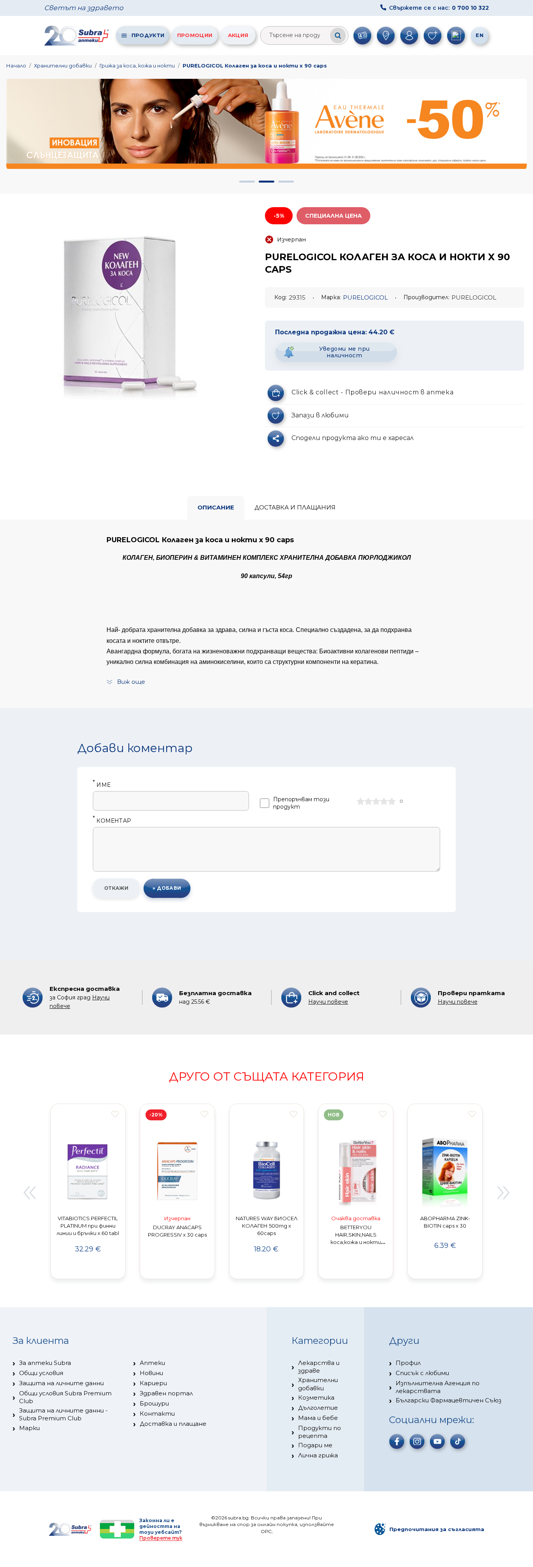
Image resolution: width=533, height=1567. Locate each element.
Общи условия (41, 1373)
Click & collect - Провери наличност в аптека (372, 392)
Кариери (153, 1383)
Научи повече (328, 1001)
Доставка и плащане (173, 1423)
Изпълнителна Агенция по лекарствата (438, 1387)
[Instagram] (417, 1441)
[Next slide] (503, 1192)
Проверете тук (160, 1538)
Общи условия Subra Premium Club (65, 1397)
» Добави (167, 888)
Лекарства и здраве (318, 1366)
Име (101, 785)
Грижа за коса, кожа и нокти (137, 65)
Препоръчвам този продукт (301, 803)
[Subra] (77, 35)
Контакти (157, 1413)
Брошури (154, 1403)
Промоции (194, 35)
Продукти (147, 35)
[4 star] (384, 801)
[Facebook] (397, 1441)
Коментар (112, 821)
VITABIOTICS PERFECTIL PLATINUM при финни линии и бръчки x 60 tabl (88, 1225)
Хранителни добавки (63, 65)
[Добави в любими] (115, 1114)
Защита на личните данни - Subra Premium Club (63, 1414)
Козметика (316, 1397)
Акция (238, 35)
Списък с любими (422, 1373)
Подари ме (315, 1445)
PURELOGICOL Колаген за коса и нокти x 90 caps (255, 65)
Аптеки (152, 1362)
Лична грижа (318, 1455)
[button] (247, 182)
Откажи (116, 888)
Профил (408, 1362)
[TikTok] (457, 1441)
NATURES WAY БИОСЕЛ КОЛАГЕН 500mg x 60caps (266, 1225)
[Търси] (338, 35)
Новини (151, 1373)
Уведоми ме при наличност (344, 352)
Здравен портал (166, 1393)
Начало (16, 65)
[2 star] (368, 801)
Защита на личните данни (61, 1383)
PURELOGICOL (365, 297)
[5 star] (392, 801)
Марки (29, 1428)
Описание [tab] (215, 507)
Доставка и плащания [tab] (295, 507)
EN (479, 35)
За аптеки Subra (45, 1362)
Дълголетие (318, 1407)
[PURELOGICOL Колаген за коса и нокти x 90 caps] (122, 308)
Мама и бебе (318, 1417)
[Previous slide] (29, 1192)
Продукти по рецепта (319, 1431)
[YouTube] (437, 1441)
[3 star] (376, 801)
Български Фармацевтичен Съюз (448, 1400)
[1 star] (360, 801)
